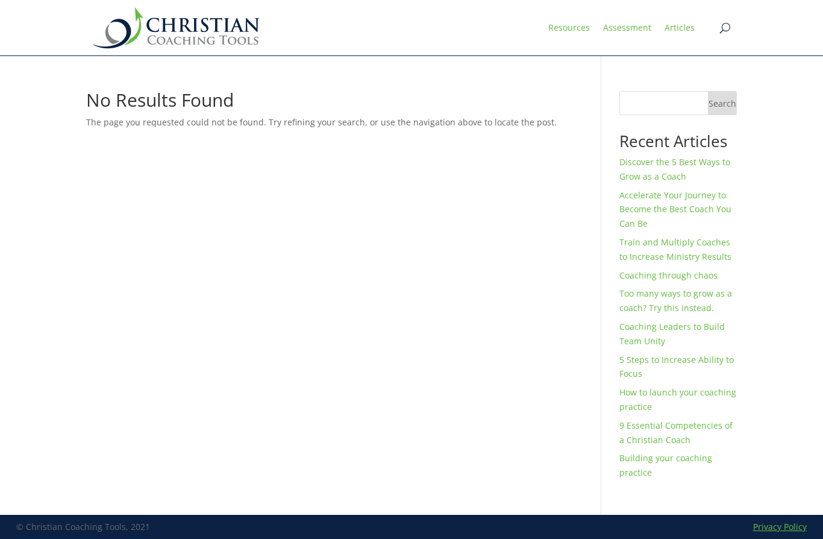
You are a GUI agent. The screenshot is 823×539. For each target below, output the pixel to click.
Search (722, 103)
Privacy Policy (780, 526)
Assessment (627, 27)
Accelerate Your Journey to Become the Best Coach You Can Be (675, 209)
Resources (569, 27)
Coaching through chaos (670, 275)
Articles (680, 27)
